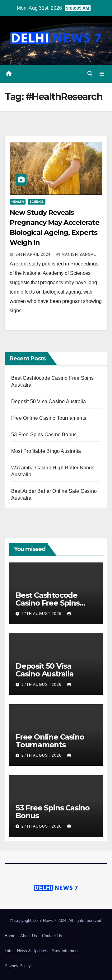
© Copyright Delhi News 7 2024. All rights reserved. (56, 920)
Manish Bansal (79, 254)
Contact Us (52, 935)
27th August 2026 (42, 613)
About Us (28, 935)
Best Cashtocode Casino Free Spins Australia (48, 603)
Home (10, 935)
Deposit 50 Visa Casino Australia (48, 401)
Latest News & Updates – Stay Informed (41, 950)
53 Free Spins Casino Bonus (44, 434)
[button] (89, 73)
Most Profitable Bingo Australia (46, 451)
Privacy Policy (18, 965)
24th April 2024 (34, 254)
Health (18, 201)
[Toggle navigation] (101, 74)
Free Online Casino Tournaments (48, 418)
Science (37, 201)
